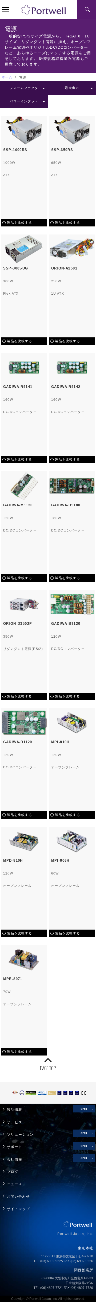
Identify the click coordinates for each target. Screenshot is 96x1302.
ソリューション (20, 1135)
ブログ (12, 1172)
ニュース (14, 1184)
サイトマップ (18, 1209)
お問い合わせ (18, 1197)
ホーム (7, 77)
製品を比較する (19, 223)
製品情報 (14, 1110)
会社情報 (14, 1159)
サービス (14, 1122)
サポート (14, 1147)
